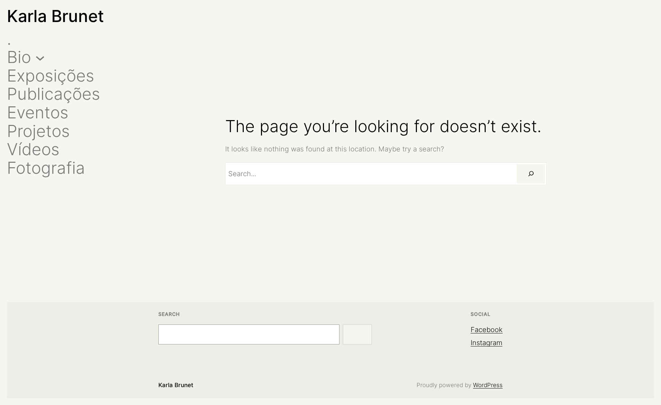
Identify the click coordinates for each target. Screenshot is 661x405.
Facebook (487, 330)
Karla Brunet (55, 16)
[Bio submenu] (40, 57)
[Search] (531, 173)
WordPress (488, 385)
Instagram (486, 343)
